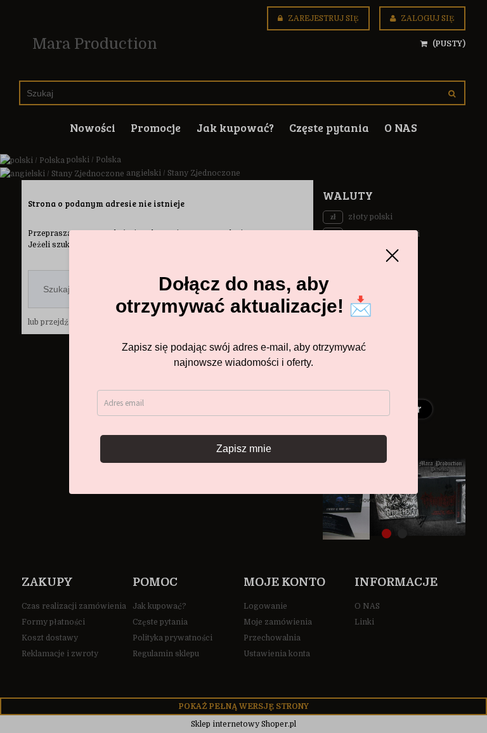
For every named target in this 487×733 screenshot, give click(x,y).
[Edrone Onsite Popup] (243, 366)
